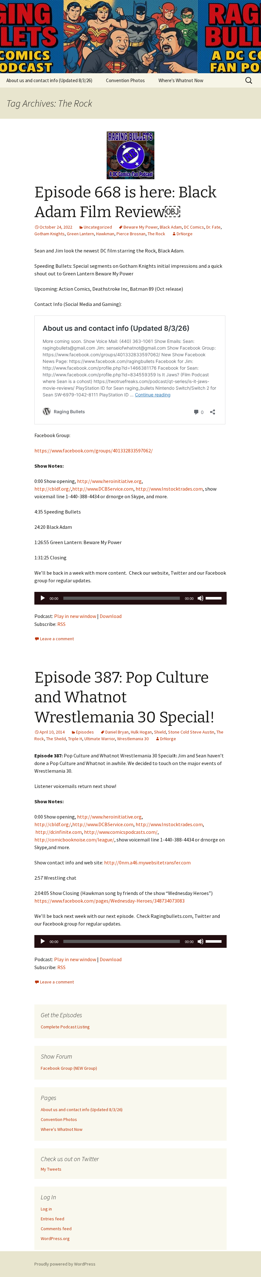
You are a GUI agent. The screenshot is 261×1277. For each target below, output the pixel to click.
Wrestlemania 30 (133, 738)
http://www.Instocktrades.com (169, 489)
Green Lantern (80, 234)
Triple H (75, 738)
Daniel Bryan (117, 732)
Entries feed (52, 1219)
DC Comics (194, 227)
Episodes (85, 732)
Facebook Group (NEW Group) (69, 1068)
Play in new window (75, 616)
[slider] (214, 597)
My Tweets (51, 1169)
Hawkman (105, 234)
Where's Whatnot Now (181, 80)
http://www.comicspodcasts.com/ (121, 832)
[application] (130, 598)
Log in (46, 1209)
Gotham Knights (49, 234)
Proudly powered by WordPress (64, 1264)
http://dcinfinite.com (58, 832)
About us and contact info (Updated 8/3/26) (49, 80)
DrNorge (185, 234)
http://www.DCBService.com (102, 489)
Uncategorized (98, 227)
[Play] (42, 598)
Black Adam (171, 227)
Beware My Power (140, 227)
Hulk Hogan (141, 732)
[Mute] (200, 598)
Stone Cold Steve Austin (191, 732)
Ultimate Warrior (99, 738)
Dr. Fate (213, 227)
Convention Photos (125, 80)
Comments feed (56, 1228)
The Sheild (56, 738)
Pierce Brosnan (130, 234)
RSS (61, 624)
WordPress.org (55, 1238)
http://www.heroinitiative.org (109, 481)
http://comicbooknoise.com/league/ (74, 839)
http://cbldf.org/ (52, 489)
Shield (160, 732)
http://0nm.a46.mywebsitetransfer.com (147, 862)
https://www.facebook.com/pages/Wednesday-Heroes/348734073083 (109, 900)
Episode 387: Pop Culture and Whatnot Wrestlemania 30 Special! (124, 697)
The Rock (156, 234)
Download (111, 616)
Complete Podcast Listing (65, 1027)
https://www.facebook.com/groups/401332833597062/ (93, 450)
